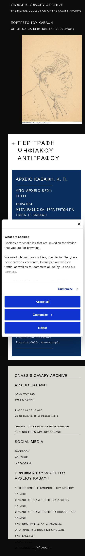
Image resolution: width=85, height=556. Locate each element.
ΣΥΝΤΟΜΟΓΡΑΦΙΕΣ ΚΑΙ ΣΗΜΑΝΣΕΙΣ (38, 523)
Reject (42, 327)
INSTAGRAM (23, 463)
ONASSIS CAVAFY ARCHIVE (41, 374)
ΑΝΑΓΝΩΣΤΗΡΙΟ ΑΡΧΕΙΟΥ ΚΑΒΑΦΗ (38, 431)
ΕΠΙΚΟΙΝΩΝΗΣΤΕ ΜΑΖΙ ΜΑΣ (33, 547)
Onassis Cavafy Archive (37, 4)
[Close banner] (79, 223)
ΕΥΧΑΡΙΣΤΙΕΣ (23, 541)
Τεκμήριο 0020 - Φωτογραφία (38, 342)
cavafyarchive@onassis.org (40, 415)
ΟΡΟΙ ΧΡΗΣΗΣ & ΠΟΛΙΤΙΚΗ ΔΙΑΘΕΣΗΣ (40, 529)
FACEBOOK (22, 451)
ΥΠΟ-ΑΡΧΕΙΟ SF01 (33, 190)
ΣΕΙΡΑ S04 (24, 204)
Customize (65, 289)
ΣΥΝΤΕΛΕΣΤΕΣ (24, 535)
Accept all (42, 301)
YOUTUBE (21, 457)
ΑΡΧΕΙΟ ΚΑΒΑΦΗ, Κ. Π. (42, 178)
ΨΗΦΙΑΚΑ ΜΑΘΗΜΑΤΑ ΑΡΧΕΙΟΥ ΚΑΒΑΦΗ (42, 426)
